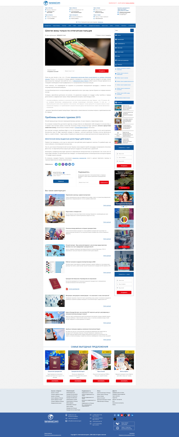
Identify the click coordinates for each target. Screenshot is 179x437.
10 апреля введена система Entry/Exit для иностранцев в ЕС (127, 127)
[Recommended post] (55, 200)
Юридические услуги (56, 403)
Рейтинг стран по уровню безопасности (125, 81)
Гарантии (115, 397)
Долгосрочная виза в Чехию (104, 399)
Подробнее (124, 225)
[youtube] (122, 415)
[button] (121, 206)
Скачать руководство (74, 289)
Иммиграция (120, 39)
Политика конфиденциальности (52, 435)
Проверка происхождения (119, 394)
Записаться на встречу (118, 403)
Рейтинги (119, 64)
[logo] (53, 3)
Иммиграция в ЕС (70, 392)
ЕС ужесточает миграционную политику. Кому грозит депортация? (127, 140)
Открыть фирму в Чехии (57, 394)
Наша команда (48, 433)
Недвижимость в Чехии (87, 392)
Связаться (61, 181)
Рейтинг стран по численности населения (123, 89)
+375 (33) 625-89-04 (76, 12)
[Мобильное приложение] (4, 218)
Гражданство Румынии (71, 396)
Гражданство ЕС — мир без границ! (121, 3)
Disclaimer (132, 433)
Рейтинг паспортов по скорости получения (123, 69)
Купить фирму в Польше (57, 398)
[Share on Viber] (63, 164)
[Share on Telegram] (56, 164)
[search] (132, 30)
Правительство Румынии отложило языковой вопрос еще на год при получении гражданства (128, 134)
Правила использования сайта (127, 435)
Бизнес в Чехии (55, 392)
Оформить (55, 381)
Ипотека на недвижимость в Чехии (89, 401)
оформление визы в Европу (81, 81)
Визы (118, 56)
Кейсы (114, 404)
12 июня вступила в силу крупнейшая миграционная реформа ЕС (128, 114)
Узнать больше (124, 268)
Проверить (124, 187)
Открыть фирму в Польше (57, 401)
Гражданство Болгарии (78, 371)
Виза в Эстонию (101, 398)
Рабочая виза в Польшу (103, 401)
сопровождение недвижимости (87, 405)
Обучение (119, 47)
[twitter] (115, 419)
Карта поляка (101, 371)
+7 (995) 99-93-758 (49, 12)
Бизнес (119, 35)
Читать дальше (107, 205)
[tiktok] (129, 415)
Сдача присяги (116, 396)
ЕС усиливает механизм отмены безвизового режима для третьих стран (128, 120)
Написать (100, 22)
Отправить (124, 166)
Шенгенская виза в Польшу (103, 392)
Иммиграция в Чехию (71, 399)
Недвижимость (121, 43)
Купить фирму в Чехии (56, 399)
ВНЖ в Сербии (124, 371)
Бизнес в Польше (55, 396)
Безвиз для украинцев (122, 60)
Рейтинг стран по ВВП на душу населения (123, 94)
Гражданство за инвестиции (73, 410)
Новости (119, 102)
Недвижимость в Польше (88, 403)
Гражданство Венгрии (71, 397)
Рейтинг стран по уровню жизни (124, 84)
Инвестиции (120, 52)
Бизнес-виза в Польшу (102, 394)
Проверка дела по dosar (118, 392)
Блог (114, 401)
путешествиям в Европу (81, 127)
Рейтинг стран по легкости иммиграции (122, 74)
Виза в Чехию (100, 396)
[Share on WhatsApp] (59, 164)
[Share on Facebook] (66, 164)
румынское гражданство (79, 158)
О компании (131, 25)
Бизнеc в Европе (56, 391)
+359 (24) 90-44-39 (98, 18)
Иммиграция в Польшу (72, 401)
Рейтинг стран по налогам (122, 77)
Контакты (124, 25)
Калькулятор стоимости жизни (123, 97)
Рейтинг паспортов (117, 399)
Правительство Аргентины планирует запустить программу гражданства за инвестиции (127, 107)
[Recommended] (55, 284)
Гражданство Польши (71, 408)
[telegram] (118, 415)
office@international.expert (74, 421)
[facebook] (63, 173)
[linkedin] (132, 415)
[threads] (125, 415)
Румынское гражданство (55, 371)
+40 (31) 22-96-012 (74, 18)
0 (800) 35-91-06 (99, 12)
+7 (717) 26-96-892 (49, 18)
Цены (111, 25)
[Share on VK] (69, 164)
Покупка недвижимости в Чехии (88, 395)
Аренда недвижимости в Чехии (88, 398)
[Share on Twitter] (73, 164)
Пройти (124, 246)
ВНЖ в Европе (69, 403)
